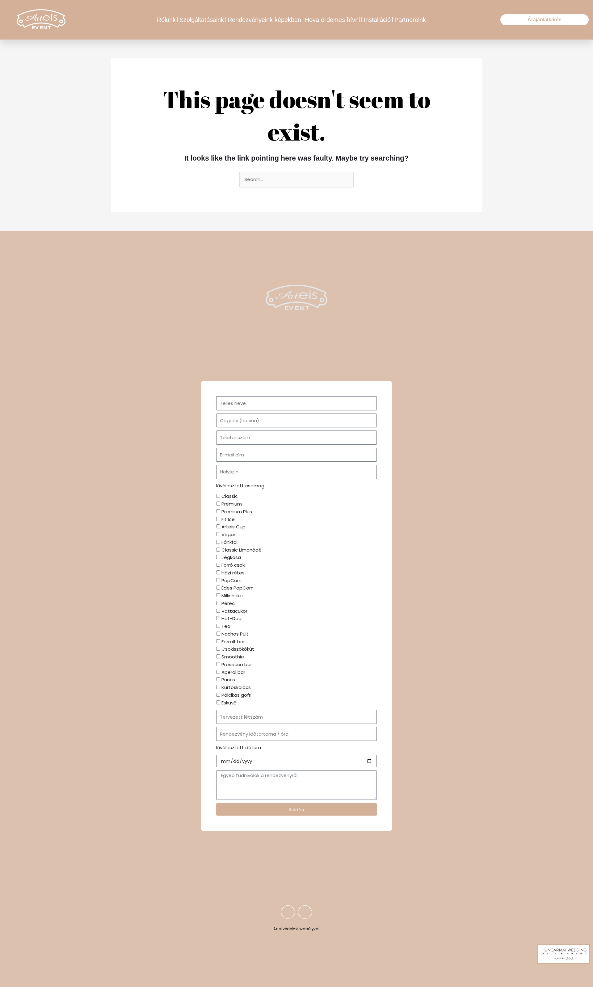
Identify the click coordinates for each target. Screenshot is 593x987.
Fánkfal (229, 542)
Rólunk (166, 19)
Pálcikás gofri (236, 695)
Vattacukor (234, 611)
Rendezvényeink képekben (264, 19)
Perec (228, 603)
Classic (229, 496)
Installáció (377, 19)
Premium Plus (236, 511)
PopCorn (231, 580)
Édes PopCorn (237, 588)
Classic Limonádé (241, 550)
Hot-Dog (231, 618)
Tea (225, 626)
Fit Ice (228, 519)
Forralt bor (233, 641)
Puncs (228, 679)
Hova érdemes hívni (332, 19)
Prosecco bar (236, 664)
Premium (231, 504)
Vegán (229, 534)
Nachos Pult (235, 634)
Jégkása (231, 557)
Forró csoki (233, 565)
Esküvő (229, 702)
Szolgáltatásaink (201, 19)
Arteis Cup (233, 526)
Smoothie (232, 656)
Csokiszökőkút (237, 649)
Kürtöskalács (236, 687)
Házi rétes (233, 572)
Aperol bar (233, 672)
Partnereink (410, 19)
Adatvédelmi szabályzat (296, 928)
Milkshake (232, 595)
